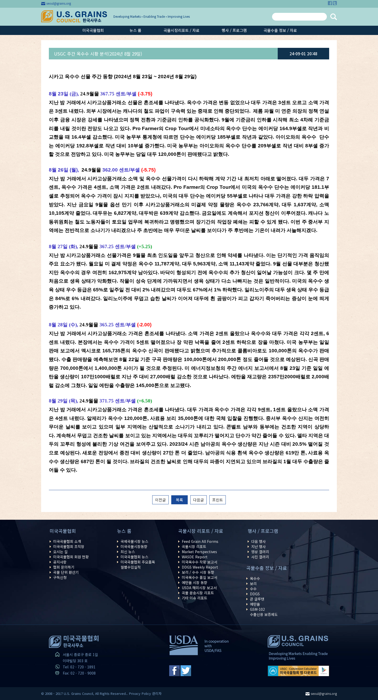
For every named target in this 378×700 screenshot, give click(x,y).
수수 (253, 588)
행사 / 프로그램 (234, 30)
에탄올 (255, 604)
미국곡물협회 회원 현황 (71, 556)
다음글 (198, 499)
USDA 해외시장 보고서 (199, 587)
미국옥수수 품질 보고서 (199, 577)
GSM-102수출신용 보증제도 (264, 612)
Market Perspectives (199, 551)
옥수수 (255, 578)
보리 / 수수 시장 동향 (198, 572)
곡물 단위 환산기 (66, 572)
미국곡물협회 (93, 30)
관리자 (156, 693)
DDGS (255, 593)
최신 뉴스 (128, 551)
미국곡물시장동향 (134, 546)
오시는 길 (60, 551)
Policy (146, 693)
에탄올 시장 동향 (194, 582)
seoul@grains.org (58, 3)
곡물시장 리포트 (194, 546)
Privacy (134, 693)
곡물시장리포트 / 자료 (182, 30)
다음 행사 (258, 541)
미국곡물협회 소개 (67, 541)
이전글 (160, 499)
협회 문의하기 (63, 567)
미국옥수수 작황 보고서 (199, 561)
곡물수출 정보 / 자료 (280, 30)
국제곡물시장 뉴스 (134, 541)
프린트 (217, 499)
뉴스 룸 (135, 30)
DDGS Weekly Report (200, 567)
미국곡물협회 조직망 (68, 546)
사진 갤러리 (260, 556)
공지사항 (60, 561)
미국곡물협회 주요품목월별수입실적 (138, 564)
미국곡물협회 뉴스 (134, 556)
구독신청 (60, 577)
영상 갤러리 (260, 551)
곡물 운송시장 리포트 (198, 592)
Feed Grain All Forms (200, 541)
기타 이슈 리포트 (194, 597)
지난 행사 (258, 546)
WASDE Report (195, 556)
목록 (179, 499)
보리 (253, 583)
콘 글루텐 (257, 599)
